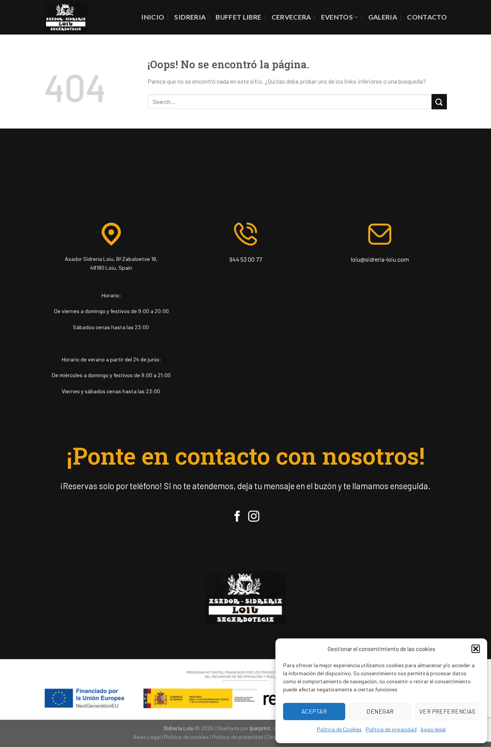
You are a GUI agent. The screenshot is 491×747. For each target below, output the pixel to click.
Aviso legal (433, 729)
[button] (475, 649)
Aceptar (314, 711)
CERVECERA (291, 17)
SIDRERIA (190, 17)
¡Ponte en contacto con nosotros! (246, 455)
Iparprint (260, 728)
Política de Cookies (339, 729)
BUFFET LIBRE (238, 17)
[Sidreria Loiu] (65, 17)
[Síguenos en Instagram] (253, 517)
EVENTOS (337, 17)
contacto (427, 17)
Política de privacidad (391, 729)
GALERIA (382, 17)
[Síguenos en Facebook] (237, 517)
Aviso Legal (147, 737)
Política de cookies (186, 737)
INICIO (152, 17)
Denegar (380, 711)
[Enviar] (439, 101)
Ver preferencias (447, 711)
